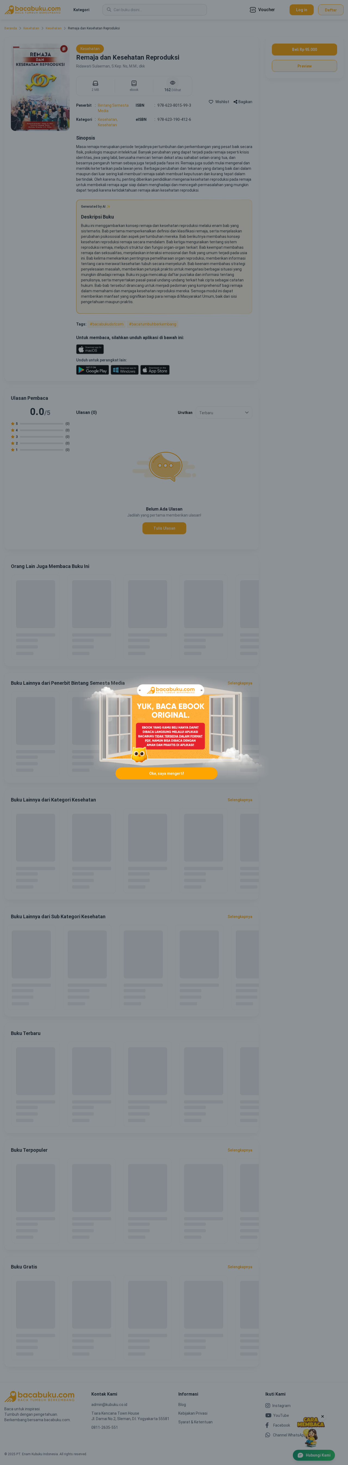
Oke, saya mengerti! (166, 773)
